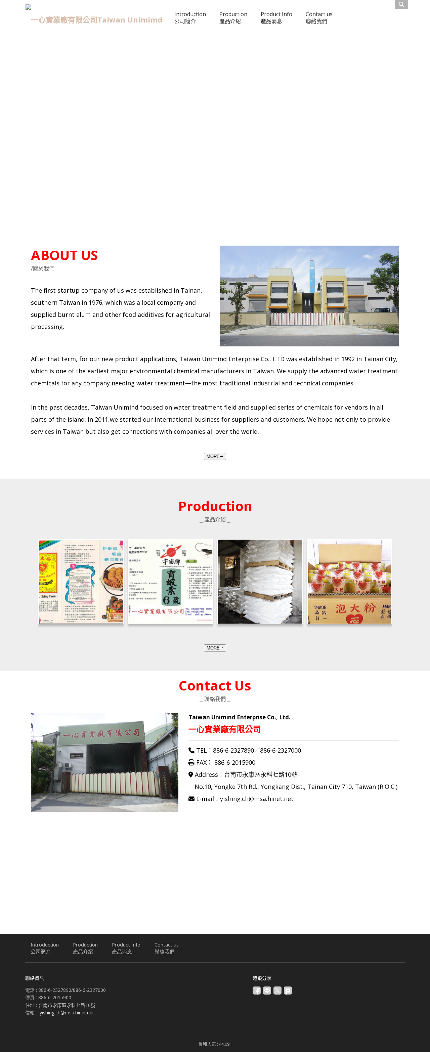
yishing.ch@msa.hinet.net (67, 1012)
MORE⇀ (215, 456)
